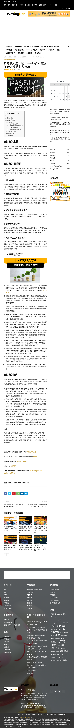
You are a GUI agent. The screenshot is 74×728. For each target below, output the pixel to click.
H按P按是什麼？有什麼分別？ (35, 589)
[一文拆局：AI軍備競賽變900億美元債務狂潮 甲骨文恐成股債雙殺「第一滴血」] (25, 539)
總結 (12, 135)
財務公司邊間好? (54, 589)
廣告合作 (38, 53)
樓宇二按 (29, 600)
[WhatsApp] (18, 493)
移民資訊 (9, 50)
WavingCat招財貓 (9, 473)
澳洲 (62, 645)
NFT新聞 (21, 5)
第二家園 (53, 654)
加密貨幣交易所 (54, 600)
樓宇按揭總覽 (30, 592)
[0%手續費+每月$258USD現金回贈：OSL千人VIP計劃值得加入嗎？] (40, 539)
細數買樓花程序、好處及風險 (12, 625)
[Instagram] (63, 8)
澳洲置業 (6, 639)
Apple (53, 614)
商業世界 (26, 46)
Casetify (53, 617)
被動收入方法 (26, 482)
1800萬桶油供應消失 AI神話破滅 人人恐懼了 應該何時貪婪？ (10, 528)
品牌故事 (14, 5)
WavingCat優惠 (52, 5)
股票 (66, 654)
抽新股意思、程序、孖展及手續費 (36, 665)
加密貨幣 (61, 626)
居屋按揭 (29, 606)
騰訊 (65, 660)
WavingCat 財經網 (25, 717)
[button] (68, 46)
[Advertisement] (37, 31)
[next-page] (7, 554)
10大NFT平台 (54, 597)
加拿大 (63, 629)
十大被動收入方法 (11, 131)
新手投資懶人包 (31, 452)
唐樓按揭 (29, 603)
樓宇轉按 (29, 595)
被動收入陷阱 (10, 133)
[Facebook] (60, 8)
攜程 (52, 638)
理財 (9, 5)
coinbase (60, 617)
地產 (5, 543)
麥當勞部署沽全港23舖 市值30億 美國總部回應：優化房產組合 (10, 547)
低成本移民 (65, 623)
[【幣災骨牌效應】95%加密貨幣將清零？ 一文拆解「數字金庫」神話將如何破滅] (40, 520)
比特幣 (61, 641)
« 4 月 (59, 105)
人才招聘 (43, 707)
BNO (64, 614)
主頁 (5, 57)
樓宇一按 (29, 597)
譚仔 (59, 657)
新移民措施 (57, 638)
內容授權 (37, 707)
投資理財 (35, 46)
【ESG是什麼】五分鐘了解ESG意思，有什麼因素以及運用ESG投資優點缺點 (37, 629)
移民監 (57, 651)
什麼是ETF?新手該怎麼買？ (34, 662)
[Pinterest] (14, 493)
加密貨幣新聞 (42, 5)
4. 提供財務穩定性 (13, 127)
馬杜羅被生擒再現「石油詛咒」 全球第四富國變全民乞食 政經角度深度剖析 (60, 132)
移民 (58, 50)
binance (59, 614)
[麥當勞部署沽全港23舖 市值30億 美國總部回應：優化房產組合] (10, 539)
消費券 (54, 645)
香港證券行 (53, 595)
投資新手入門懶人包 (32, 668)
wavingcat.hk (36, 471)
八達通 (53, 626)
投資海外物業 (64, 635)
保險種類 (21, 53)
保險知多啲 (30, 673)
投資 (5, 5)
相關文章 (8, 513)
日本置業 (6, 636)
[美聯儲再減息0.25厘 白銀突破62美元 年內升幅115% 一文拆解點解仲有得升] (25, 520)
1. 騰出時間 (11, 122)
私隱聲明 (23, 707)
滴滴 (59, 645)
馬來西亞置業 (7, 652)
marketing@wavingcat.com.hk (36, 705)
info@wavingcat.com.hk (34, 703)
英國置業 (6, 644)
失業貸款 (66, 632)
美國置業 (6, 641)
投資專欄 (43, 46)
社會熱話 (27, 5)
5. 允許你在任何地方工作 (15, 129)
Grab (65, 617)
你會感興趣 (18, 513)
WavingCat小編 (9, 69)
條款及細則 (30, 707)
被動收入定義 (9, 118)
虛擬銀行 (52, 592)
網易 (58, 654)
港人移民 (34, 5)
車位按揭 (29, 608)
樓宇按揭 (42, 50)
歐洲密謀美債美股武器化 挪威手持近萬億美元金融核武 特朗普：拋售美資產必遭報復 (60, 124)
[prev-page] (5, 554)
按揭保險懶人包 (8, 622)
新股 (62, 638)
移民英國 (64, 651)
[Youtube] (69, 8)
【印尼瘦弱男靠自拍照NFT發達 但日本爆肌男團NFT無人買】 (37, 505)
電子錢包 (53, 660)
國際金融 (18, 46)
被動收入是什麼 (17, 482)
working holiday (54, 623)
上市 (61, 623)
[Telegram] (26, 493)
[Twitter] (66, 8)
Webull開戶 (22, 461)
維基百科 (13, 466)
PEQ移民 (59, 620)
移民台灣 (63, 648)
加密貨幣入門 (10, 53)
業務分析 (53, 642)
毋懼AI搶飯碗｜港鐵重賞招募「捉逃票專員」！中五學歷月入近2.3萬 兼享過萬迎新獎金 (60, 111)
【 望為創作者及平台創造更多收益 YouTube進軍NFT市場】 (14, 505)
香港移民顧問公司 (55, 603)
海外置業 (51, 50)
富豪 (52, 635)
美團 (62, 654)
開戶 (63, 657)
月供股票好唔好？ (32, 670)
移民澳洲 (53, 651)
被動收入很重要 (10, 120)
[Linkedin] (22, 493)
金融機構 (29, 53)
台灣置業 (6, 647)
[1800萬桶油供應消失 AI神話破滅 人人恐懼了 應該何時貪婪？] (10, 520)
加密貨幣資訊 (53, 46)
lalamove (53, 620)
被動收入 (10, 482)
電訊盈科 (59, 660)
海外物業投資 (19, 50)
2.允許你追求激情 (13, 124)
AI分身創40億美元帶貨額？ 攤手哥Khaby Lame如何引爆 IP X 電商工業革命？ (60, 139)
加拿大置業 (7, 650)
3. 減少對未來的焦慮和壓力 (16, 126)
